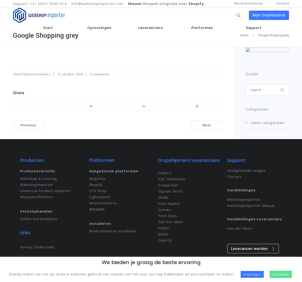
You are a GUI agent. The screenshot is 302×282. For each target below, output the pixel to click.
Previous (28, 125)
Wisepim (97, 209)
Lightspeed (99, 196)
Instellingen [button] (252, 274)
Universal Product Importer (45, 190)
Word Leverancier (248, 3)
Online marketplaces (39, 218)
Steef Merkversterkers (31, 74)
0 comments (99, 74)
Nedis (163, 197)
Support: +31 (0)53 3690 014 (40, 3)
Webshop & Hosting (38, 178)
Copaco (165, 172)
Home (244, 35)
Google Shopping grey (46, 35)
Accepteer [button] (281, 274)
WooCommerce (103, 203)
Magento (97, 178)
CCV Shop (97, 190)
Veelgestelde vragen (246, 170)
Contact (282, 3)
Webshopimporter (37, 184)
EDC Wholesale (172, 179)
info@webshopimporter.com (97, 3)
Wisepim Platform (36, 196)
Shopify (96, 184)
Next (206, 125)
